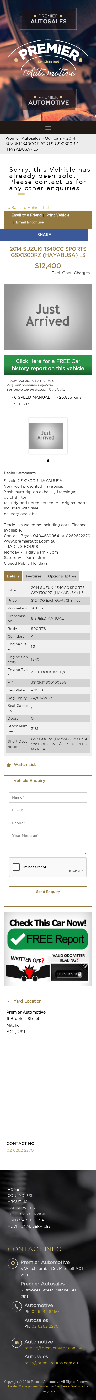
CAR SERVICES (21, 1208)
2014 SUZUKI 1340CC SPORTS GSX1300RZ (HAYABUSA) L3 (41, 144)
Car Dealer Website (69, 1386)
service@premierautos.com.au (53, 1348)
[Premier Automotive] (48, 58)
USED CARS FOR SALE (28, 1220)
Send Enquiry (48, 891)
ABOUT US (17, 1201)
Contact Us (20, 1195)
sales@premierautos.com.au (51, 1363)
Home (13, 1189)
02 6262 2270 (20, 1150)
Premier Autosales (22, 138)
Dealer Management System (29, 1386)
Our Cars (53, 138)
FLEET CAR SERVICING (28, 1214)
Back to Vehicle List (30, 207)
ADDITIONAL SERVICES (29, 1226)
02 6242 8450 (45, 1311)
